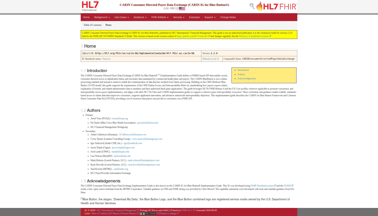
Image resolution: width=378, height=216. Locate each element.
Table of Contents (99, 213)
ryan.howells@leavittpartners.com (144, 164)
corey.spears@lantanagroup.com (147, 139)
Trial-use (106, 58)
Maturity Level (209, 58)
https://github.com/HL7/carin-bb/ (192, 36)
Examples (194, 17)
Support (209, 17)
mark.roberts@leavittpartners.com (143, 160)
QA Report (114, 213)
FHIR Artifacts (159, 17)
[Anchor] (98, 45)
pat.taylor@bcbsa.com (147, 122)
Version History (128, 213)
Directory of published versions (254, 36)
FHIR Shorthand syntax (262, 185)
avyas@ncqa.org (120, 118)
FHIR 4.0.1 (186, 210)
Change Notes (228, 17)
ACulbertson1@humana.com (132, 134)
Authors (241, 74)
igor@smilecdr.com (133, 143)
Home (86, 17)
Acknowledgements (246, 78)
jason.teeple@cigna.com (123, 147)
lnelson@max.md (122, 156)
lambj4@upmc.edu (120, 151)
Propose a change (168, 213)
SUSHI (287, 185)
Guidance (139, 17)
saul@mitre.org (121, 169)
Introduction (243, 70)
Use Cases (121, 17)
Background (101, 17)
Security (178, 17)
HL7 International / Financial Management (116, 210)
